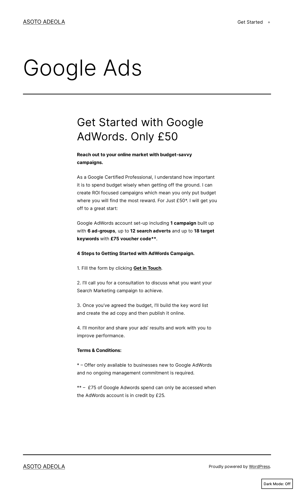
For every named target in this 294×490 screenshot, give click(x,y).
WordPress (259, 466)
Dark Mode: (274, 484)
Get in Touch (147, 268)
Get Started (250, 22)
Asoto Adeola (44, 21)
